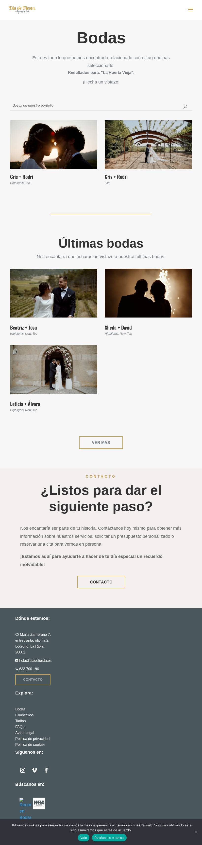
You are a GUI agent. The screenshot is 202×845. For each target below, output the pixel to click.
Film (107, 183)
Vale (83, 838)
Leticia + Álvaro (25, 403)
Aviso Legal (24, 733)
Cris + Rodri (21, 176)
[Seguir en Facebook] (46, 770)
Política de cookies (30, 744)
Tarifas (20, 721)
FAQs (20, 727)
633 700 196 (29, 669)
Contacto (101, 582)
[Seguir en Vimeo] (34, 770)
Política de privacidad (32, 738)
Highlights (17, 183)
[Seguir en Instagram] (23, 770)
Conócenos (24, 715)
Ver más (101, 443)
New (28, 333)
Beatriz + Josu (23, 327)
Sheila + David (118, 327)
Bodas (20, 709)
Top (27, 183)
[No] (195, 832)
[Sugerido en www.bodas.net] (25, 809)
